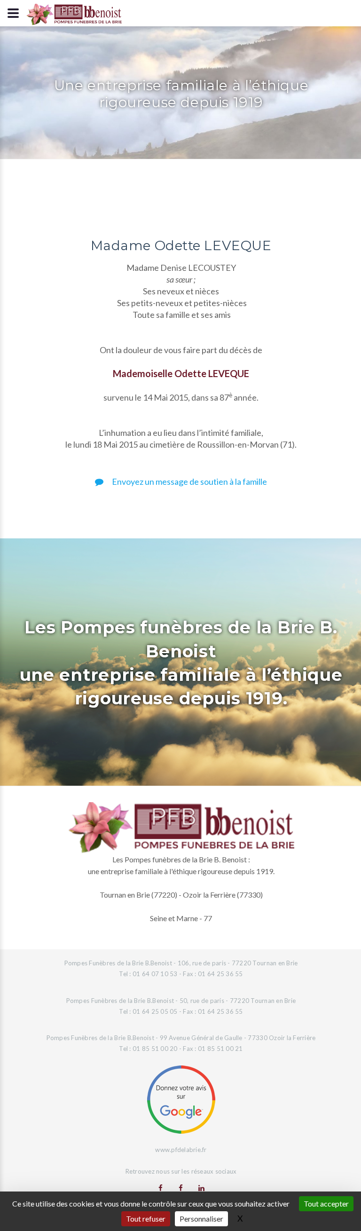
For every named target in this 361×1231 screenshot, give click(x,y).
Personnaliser (201, 1218)
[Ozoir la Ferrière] (181, 1188)
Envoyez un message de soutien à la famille (188, 481)
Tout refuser (145, 1218)
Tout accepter (326, 1203)
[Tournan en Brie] (160, 1188)
